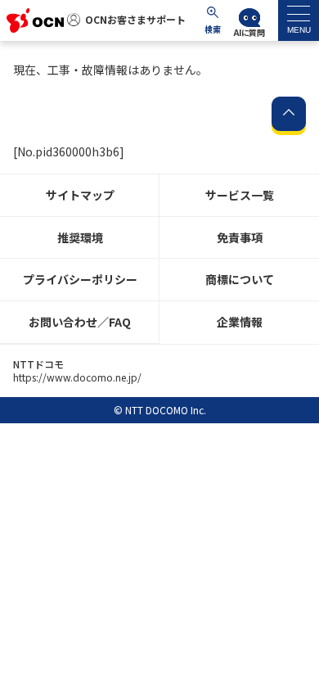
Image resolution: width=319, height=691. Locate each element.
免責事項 (240, 237)
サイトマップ (80, 195)
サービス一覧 (239, 195)
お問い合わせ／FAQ (80, 322)
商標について (239, 279)
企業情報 (240, 322)
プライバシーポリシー (80, 279)
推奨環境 (80, 237)
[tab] (298, 20)
